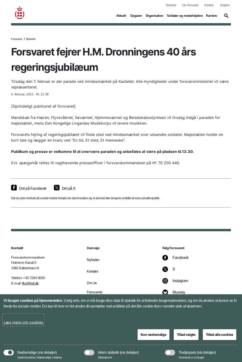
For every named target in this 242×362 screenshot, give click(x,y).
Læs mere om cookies (23, 322)
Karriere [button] (211, 15)
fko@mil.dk (30, 283)
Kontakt (208, 5)
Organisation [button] (154, 15)
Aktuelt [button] (121, 15)
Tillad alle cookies (219, 335)
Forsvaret (16, 39)
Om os (92, 283)
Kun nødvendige (153, 335)
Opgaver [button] (136, 15)
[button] (225, 18)
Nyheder (171, 5)
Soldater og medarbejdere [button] (185, 15)
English (224, 5)
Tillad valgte (186, 335)
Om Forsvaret (190, 5)
